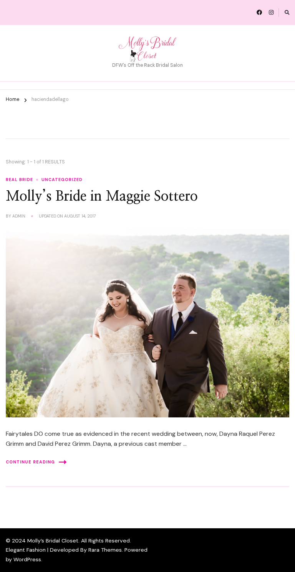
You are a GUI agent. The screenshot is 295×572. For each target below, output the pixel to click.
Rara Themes (105, 549)
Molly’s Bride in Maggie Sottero (102, 196)
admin (18, 216)
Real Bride (19, 179)
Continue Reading (30, 462)
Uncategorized (62, 179)
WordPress (27, 559)
